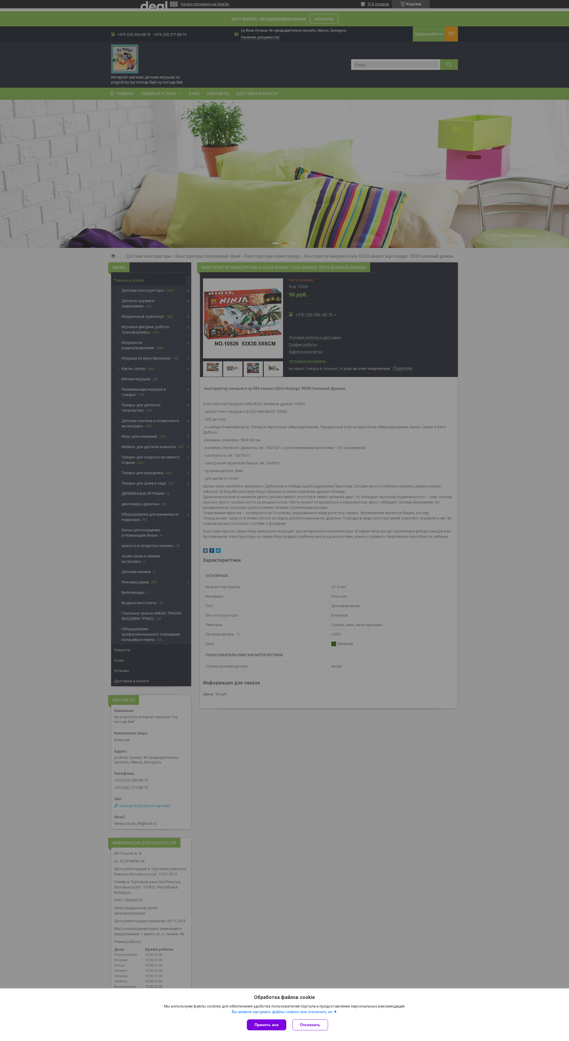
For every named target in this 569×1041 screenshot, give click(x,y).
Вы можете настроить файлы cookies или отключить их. (282, 1012)
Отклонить (310, 1025)
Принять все (267, 1025)
